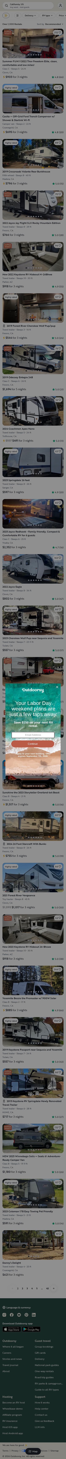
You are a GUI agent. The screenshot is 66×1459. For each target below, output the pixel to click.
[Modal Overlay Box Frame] (33, 729)
